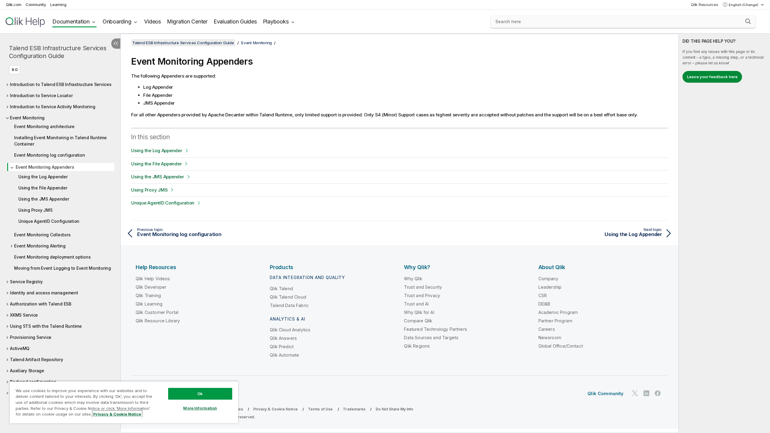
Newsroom (549, 337)
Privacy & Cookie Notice (275, 409)
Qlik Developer (151, 287)
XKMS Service (24, 315)
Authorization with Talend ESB (40, 303)
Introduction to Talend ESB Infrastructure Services (61, 84)
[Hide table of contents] (115, 43)
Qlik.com (13, 4)
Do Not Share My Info (394, 409)
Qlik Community (605, 393)
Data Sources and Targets (431, 337)
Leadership (550, 287)
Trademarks (354, 409)
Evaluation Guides (235, 21)
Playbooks (276, 21)
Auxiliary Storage (27, 370)
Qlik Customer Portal (157, 312)
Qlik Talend (281, 288)
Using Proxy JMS (35, 210)
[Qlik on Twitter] (634, 393)
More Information (200, 408)
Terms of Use (320, 409)
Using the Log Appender (43, 176)
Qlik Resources (704, 4)
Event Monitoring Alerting (40, 245)
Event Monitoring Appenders (45, 167)
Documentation (71, 21)
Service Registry (26, 281)
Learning (58, 4)
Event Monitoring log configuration (49, 155)
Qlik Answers (283, 338)
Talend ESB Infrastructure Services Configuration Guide (57, 52)
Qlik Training (148, 295)
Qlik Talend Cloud (288, 296)
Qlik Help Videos (153, 278)
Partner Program (555, 320)
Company (548, 278)
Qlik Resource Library (158, 320)
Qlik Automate (284, 355)
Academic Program (558, 312)
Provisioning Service (30, 337)
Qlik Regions (417, 346)
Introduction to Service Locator (41, 95)
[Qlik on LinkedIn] (646, 393)
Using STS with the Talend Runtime (46, 326)
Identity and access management (44, 292)
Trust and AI (416, 303)
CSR (542, 295)
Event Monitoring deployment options (52, 256)
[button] (748, 21)
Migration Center (187, 21)
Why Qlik (413, 278)
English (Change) (744, 5)
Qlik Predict (282, 346)
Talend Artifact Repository (36, 359)
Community (36, 4)
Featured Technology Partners (435, 329)
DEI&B (544, 303)
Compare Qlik (418, 320)
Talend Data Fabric (289, 305)
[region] (124, 402)
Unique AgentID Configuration (48, 221)
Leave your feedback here (712, 76)
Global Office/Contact (560, 346)
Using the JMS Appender (43, 198)
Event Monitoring (27, 117)
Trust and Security (423, 287)
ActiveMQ (19, 348)
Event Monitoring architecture (44, 126)
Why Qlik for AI (419, 312)
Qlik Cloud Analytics (290, 329)
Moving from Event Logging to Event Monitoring (62, 268)
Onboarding (117, 21)
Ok (200, 393)
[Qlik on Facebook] (657, 393)
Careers (546, 329)
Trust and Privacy (422, 295)
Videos (152, 21)
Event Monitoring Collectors (42, 234)
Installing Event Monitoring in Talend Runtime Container (60, 140)
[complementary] (724, 233)
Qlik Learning (149, 303)
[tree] (60, 240)
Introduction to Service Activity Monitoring (52, 106)
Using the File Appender (42, 187)
